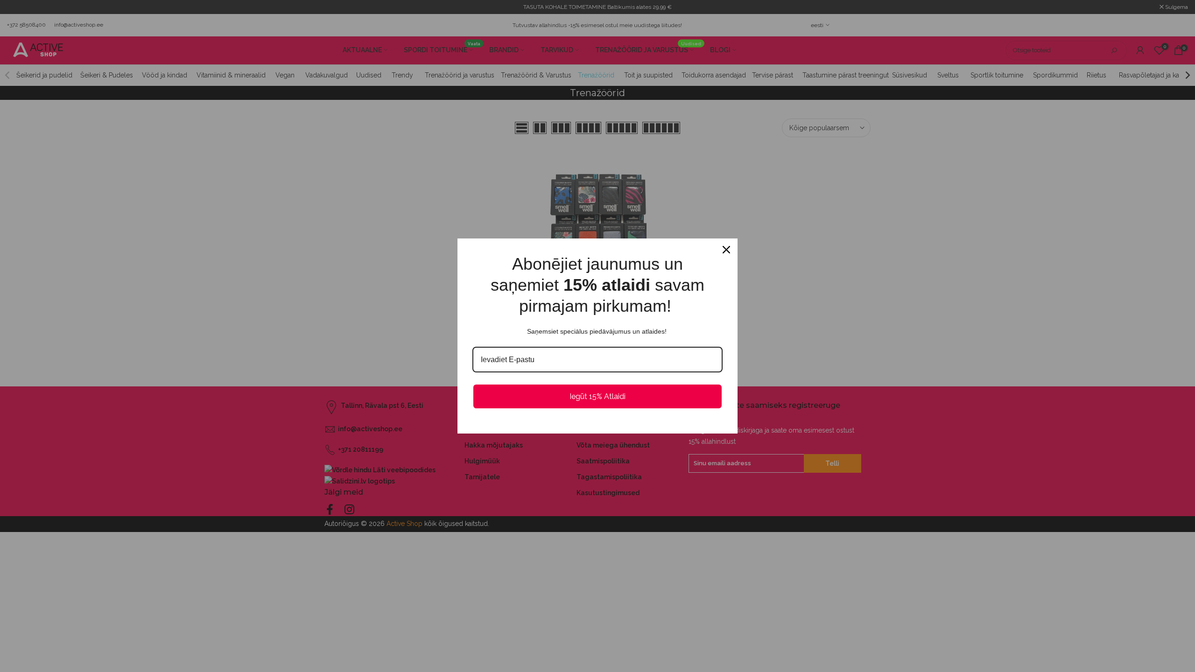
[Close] (726, 249)
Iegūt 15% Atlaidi (597, 396)
